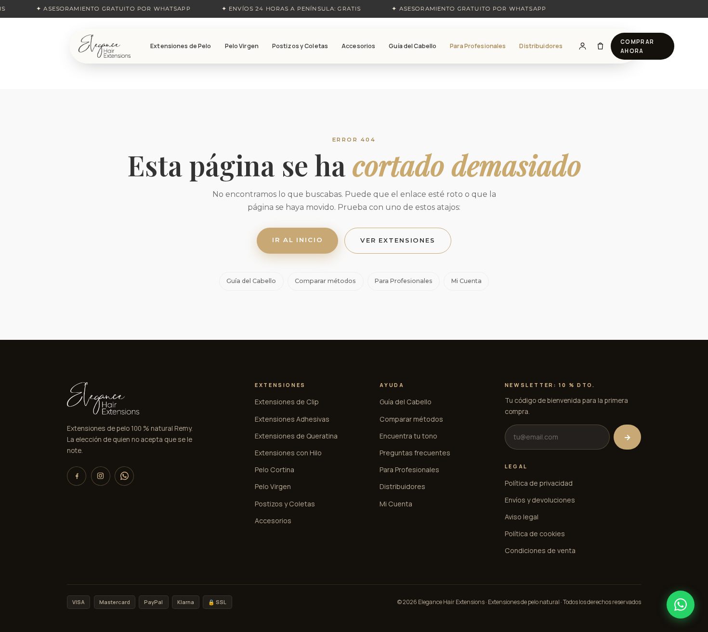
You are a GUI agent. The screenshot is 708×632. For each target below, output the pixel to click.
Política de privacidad (539, 483)
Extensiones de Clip (287, 401)
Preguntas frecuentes (415, 452)
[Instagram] (100, 476)
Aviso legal (521, 516)
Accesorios (358, 46)
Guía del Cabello (412, 46)
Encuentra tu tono (408, 435)
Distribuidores (541, 46)
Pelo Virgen (242, 46)
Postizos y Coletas (300, 46)
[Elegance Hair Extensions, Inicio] (105, 46)
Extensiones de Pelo (180, 46)
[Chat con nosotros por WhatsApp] (681, 605)
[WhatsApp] (124, 476)
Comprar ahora (637, 46)
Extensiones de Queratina (296, 435)
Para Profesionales (478, 46)
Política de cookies (535, 533)
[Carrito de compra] (600, 46)
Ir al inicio (297, 240)
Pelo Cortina (274, 469)
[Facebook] (76, 476)
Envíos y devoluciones (540, 499)
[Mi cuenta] (582, 46)
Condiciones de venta (540, 550)
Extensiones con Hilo (288, 452)
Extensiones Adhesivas (292, 419)
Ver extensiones (397, 240)
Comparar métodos (325, 280)
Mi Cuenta (466, 280)
